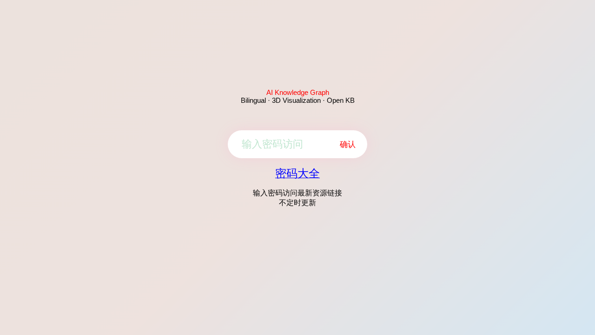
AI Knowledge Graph (297, 92)
